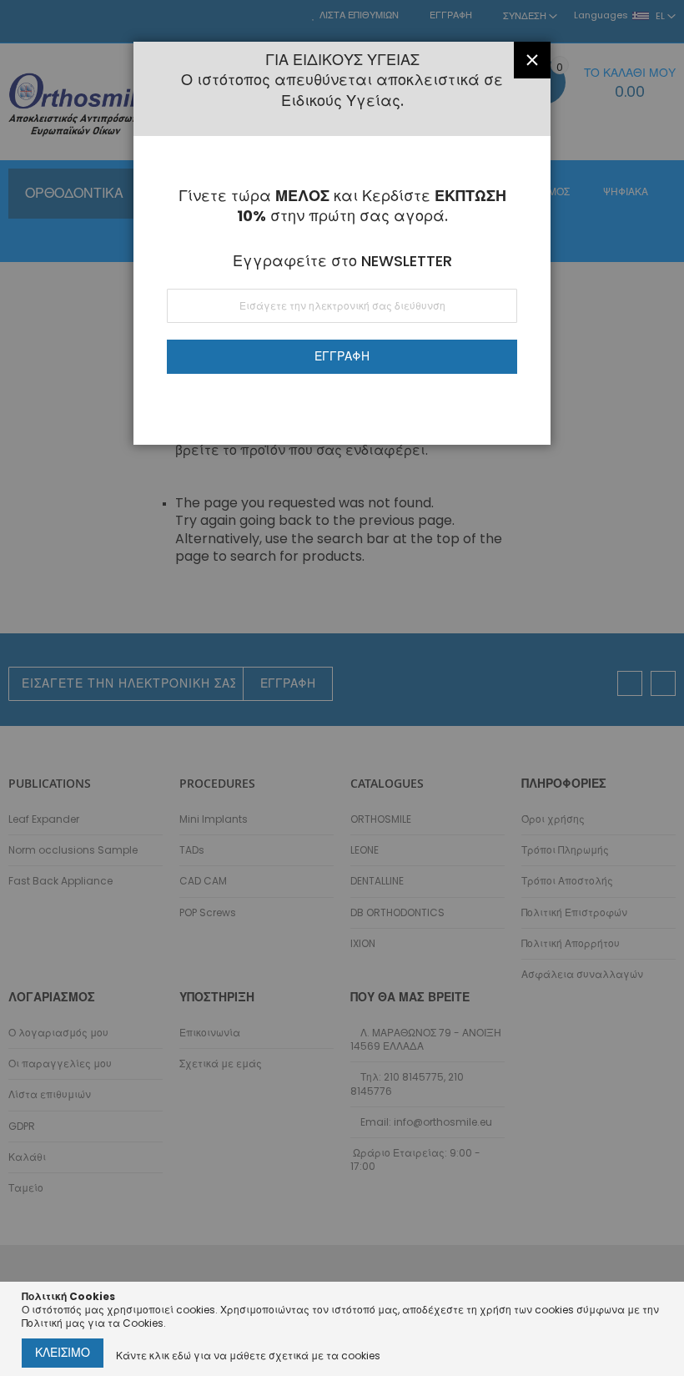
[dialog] (342, 688)
